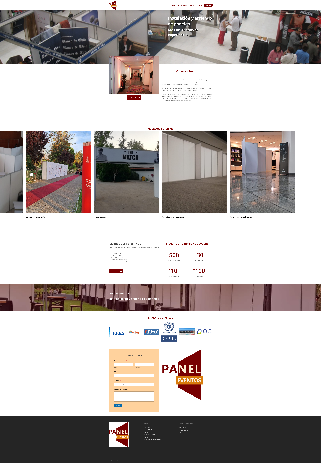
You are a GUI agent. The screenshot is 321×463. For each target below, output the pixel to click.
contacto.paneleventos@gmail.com (153, 439)
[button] (134, 97)
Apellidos (137, 367)
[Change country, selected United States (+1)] (115, 384)
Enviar (118, 406)
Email (116, 371)
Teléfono (117, 380)
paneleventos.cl (148, 429)
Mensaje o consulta (121, 389)
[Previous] (31, 174)
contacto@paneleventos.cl (151, 434)
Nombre (116, 367)
